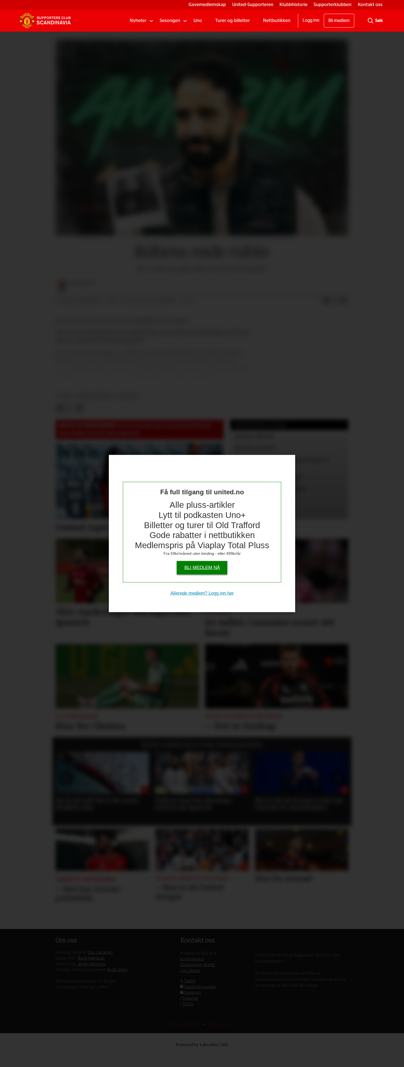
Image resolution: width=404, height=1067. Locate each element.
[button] (66, 778)
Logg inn (311, 20)
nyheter (128, 396)
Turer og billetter (232, 20)
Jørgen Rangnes (91, 964)
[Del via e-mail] (344, 301)
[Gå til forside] (45, 20)
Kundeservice (192, 959)
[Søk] (370, 20)
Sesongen (170, 20)
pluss (65, 396)
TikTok (187, 1004)
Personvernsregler (184, 1024)
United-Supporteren (252, 4)
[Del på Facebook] (326, 301)
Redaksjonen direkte (197, 965)
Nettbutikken (276, 20)
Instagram (192, 993)
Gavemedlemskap (207, 4)
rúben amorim (95, 396)
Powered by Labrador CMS (202, 1044)
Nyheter (138, 20)
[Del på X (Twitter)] (335, 301)
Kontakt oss (370, 4)
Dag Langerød (100, 952)
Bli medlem (339, 20)
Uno (197, 20)
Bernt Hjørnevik (91, 958)
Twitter (190, 981)
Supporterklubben (333, 4)
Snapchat (190, 998)
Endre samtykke (222, 1024)
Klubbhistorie (294, 4)
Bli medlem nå (202, 567)
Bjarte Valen (117, 970)
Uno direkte (190, 971)
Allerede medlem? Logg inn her (202, 593)
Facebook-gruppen (200, 987)
